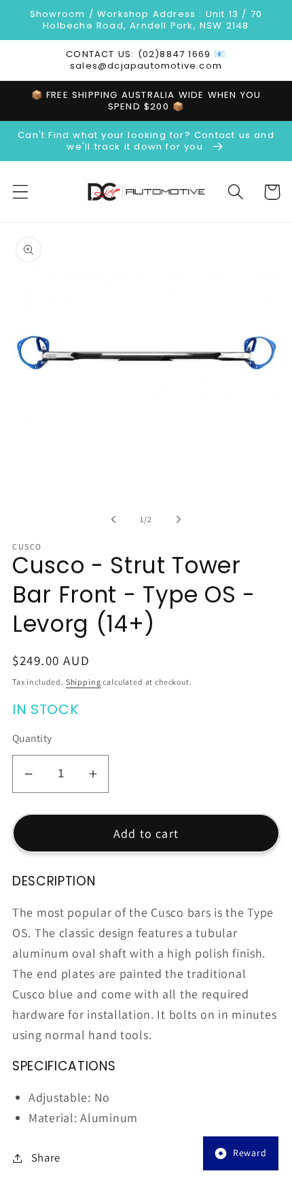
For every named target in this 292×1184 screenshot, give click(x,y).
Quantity (32, 738)
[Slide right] (179, 519)
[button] (21, 192)
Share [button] (45, 1157)
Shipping (83, 682)
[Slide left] (113, 519)
